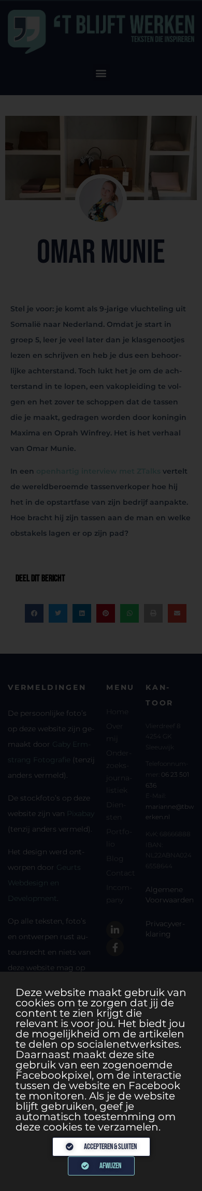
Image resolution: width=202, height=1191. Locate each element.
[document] (101, 595)
